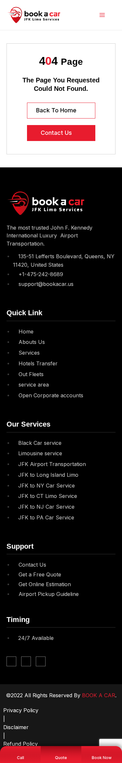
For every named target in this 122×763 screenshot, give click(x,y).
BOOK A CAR (98, 695)
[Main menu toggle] (102, 15)
